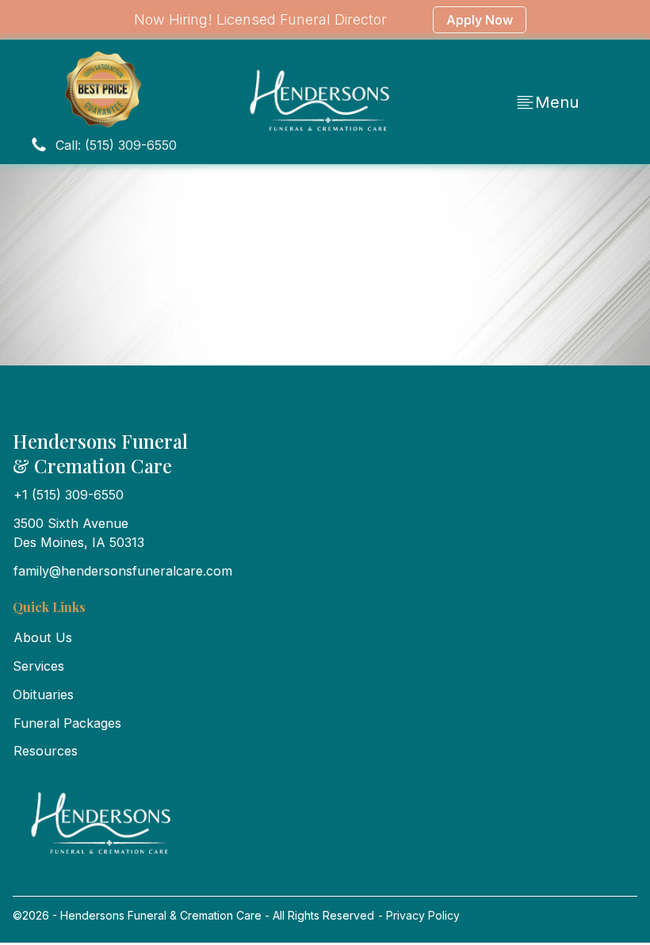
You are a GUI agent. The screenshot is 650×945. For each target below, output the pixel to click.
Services (38, 666)
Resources (45, 751)
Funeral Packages (67, 723)
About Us (42, 637)
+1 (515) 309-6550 (68, 495)
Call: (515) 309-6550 (116, 145)
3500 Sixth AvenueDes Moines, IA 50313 (78, 532)
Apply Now (479, 20)
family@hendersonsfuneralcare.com (122, 571)
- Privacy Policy (417, 915)
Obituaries (43, 694)
